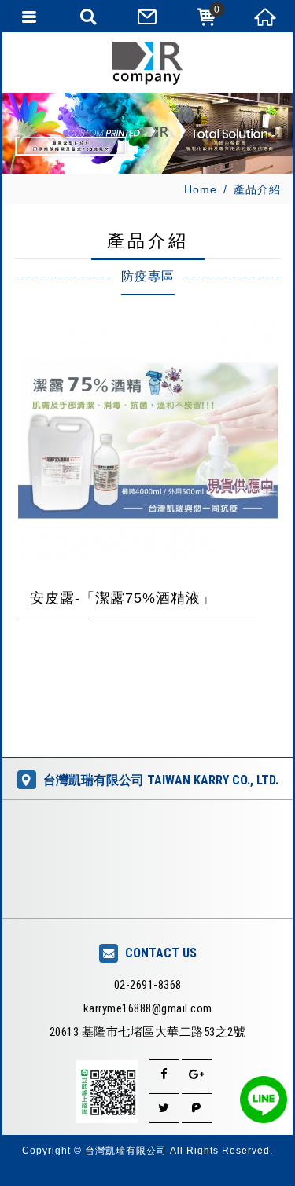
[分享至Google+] (197, 1074)
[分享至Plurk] (197, 1108)
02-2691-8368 (148, 985)
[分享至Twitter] (164, 1108)
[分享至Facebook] (164, 1074)
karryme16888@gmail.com (147, 1008)
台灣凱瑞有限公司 (148, 63)
